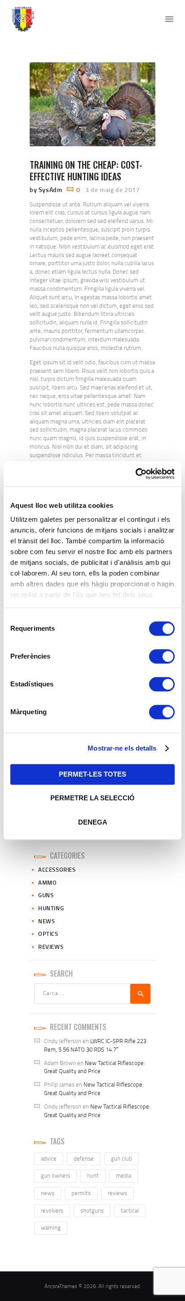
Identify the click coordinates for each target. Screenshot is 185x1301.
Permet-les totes (92, 774)
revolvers (52, 1210)
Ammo (47, 882)
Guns (45, 895)
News (46, 921)
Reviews (50, 947)
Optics (48, 934)
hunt (93, 1175)
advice (49, 1158)
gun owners (55, 1175)
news (47, 1193)
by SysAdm (47, 189)
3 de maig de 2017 (112, 189)
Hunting (51, 908)
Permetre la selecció (92, 798)
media (123, 1175)
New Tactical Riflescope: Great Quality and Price (94, 1067)
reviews (117, 1193)
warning (51, 1227)
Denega (92, 822)
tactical (130, 1210)
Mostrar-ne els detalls (122, 748)
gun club (121, 1158)
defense (84, 1158)
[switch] (162, 656)
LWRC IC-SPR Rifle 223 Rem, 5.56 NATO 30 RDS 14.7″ (95, 1045)
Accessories (57, 869)
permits (81, 1193)
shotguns (92, 1210)
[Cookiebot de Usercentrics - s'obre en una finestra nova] (135, 474)
